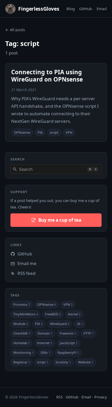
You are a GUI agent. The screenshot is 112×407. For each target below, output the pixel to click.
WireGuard (59, 323)
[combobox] (56, 169)
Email (102, 8)
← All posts (15, 29)
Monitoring (23, 352)
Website (85, 362)
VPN (69, 132)
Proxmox (21, 304)
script (54, 132)
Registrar (21, 362)
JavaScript (69, 343)
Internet (44, 343)
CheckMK (21, 333)
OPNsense (22, 132)
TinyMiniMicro (25, 314)
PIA (40, 132)
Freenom (68, 333)
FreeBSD (53, 314)
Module (20, 323)
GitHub (85, 8)
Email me (26, 263)
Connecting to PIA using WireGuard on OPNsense (47, 75)
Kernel (74, 314)
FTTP (89, 333)
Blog (70, 8)
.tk (80, 323)
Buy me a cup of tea (59, 220)
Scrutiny (63, 362)
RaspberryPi (68, 352)
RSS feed (26, 273)
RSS (59, 397)
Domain (45, 333)
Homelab (21, 343)
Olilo (45, 352)
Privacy (100, 397)
